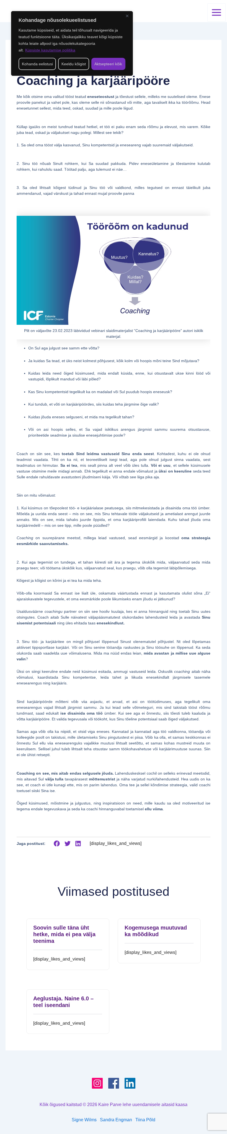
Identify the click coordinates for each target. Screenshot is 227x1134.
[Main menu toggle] (216, 12)
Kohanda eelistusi (37, 64)
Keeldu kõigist (73, 64)
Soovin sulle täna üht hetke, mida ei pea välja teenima (64, 934)
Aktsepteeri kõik (108, 64)
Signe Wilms (84, 1119)
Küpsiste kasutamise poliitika (50, 50)
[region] (72, 43)
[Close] (127, 15)
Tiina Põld (145, 1119)
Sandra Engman (117, 1119)
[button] (57, 843)
